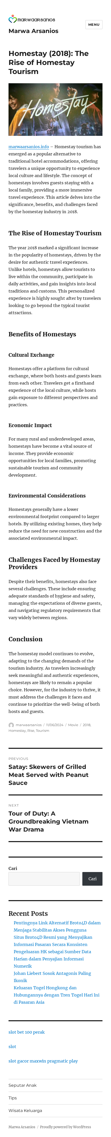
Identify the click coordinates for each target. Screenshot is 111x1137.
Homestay (17, 730)
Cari (13, 868)
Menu (94, 24)
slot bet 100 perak (27, 1032)
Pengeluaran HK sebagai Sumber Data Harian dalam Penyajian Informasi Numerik (52, 959)
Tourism (42, 730)
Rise (30, 730)
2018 (86, 725)
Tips (13, 1097)
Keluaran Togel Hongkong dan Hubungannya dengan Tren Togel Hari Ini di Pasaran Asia (56, 995)
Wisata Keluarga (25, 1110)
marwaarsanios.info (29, 146)
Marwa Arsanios (33, 31)
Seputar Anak (23, 1085)
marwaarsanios (29, 725)
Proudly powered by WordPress (65, 1127)
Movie (73, 725)
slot (12, 1046)
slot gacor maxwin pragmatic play (43, 1061)
